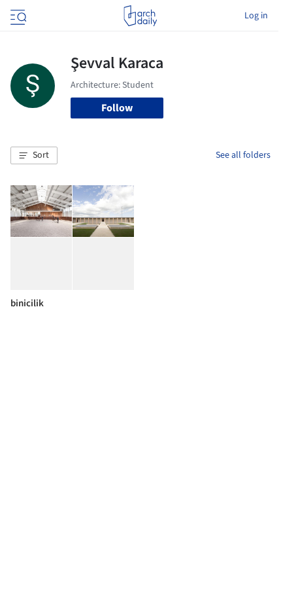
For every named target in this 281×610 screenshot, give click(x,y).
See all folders (243, 155)
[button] (34, 156)
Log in (256, 15)
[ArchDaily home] (140, 15)
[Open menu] (17, 16)
